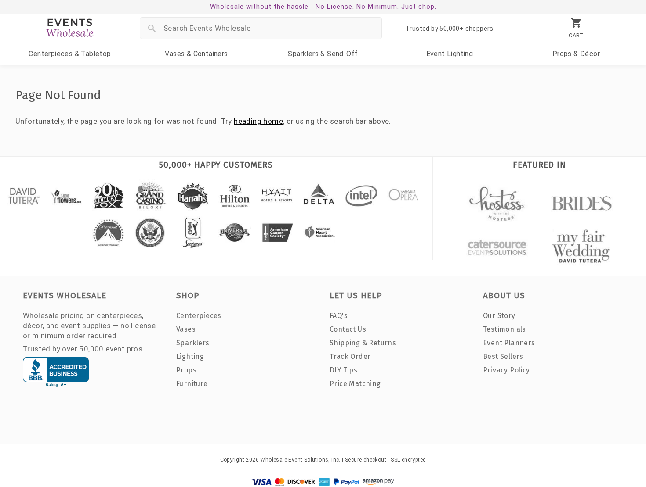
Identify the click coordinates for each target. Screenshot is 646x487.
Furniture (192, 384)
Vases (196, 54)
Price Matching (355, 384)
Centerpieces (70, 54)
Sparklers (323, 54)
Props (576, 54)
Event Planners (509, 343)
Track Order (350, 356)
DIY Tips (343, 370)
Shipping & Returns (363, 343)
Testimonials (504, 329)
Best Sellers (503, 356)
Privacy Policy (506, 370)
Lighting (449, 54)
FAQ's (339, 316)
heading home (258, 121)
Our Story (499, 316)
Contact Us (348, 329)
